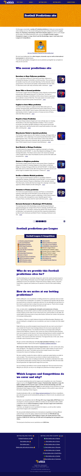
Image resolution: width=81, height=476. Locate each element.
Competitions (71, 2)
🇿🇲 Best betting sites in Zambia (52, 456)
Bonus (31, 2)
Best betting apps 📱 (25, 444)
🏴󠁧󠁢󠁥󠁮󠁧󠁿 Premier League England (25, 241)
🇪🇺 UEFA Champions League (26, 258)
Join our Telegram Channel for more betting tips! (41, 53)
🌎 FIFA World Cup (45, 258)
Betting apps (57, 2)
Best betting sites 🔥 (25, 441)
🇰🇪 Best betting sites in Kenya (52, 441)
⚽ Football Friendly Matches (48, 260)
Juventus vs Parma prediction (27, 190)
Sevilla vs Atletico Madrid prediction (29, 176)
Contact (33, 466)
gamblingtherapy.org (46, 469)
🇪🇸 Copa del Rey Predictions (25, 249)
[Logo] (9, 2)
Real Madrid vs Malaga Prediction (29, 147)
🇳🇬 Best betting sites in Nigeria (52, 438)
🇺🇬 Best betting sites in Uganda (52, 450)
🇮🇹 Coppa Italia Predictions (25, 253)
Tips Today (20, 2)
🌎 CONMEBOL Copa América (49, 246)
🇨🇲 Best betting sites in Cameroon (52, 459)
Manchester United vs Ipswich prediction (31, 133)
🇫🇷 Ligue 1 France (23, 254)
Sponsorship (42, 466)
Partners (47, 466)
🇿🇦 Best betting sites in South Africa (52, 453)
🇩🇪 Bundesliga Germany (24, 244)
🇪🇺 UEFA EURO (45, 241)
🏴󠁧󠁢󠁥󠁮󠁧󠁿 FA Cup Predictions (24, 242)
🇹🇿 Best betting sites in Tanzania (52, 447)
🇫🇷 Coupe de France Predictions (26, 256)
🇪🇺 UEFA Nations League (25, 261)
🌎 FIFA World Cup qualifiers (48, 256)
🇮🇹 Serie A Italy (22, 251)
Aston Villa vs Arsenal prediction (28, 90)
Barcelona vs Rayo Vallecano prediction (30, 76)
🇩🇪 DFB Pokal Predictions (25, 246)
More (50, 85)
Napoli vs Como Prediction (26, 119)
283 (45, 221)
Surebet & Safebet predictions (48, 343)
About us (37, 466)
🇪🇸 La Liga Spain (22, 247)
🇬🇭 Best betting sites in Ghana (52, 444)
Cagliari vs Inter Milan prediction (28, 105)
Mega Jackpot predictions (43, 393)
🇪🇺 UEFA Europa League (24, 260)
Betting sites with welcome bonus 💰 (25, 447)
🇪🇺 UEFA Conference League (48, 242)
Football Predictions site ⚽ (26, 438)
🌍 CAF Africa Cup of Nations (48, 244)
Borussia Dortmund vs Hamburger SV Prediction (34, 204)
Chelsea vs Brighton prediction (27, 161)
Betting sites (43, 2)
